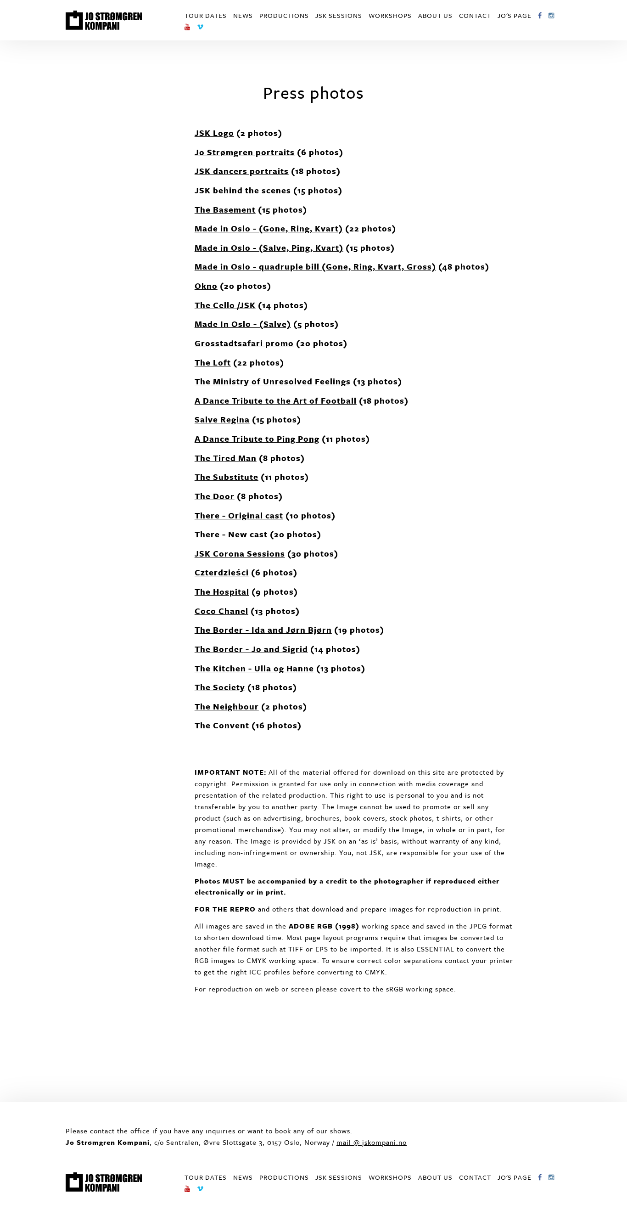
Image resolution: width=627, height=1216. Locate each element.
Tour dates (206, 15)
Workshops (390, 15)
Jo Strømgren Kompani (104, 20)
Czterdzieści (222, 572)
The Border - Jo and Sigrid (251, 649)
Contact (475, 15)
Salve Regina (222, 419)
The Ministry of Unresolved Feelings (273, 381)
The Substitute (226, 477)
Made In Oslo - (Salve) (243, 324)
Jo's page (515, 15)
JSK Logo (214, 133)
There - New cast (231, 534)
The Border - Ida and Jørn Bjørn (263, 630)
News (243, 15)
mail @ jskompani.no (371, 1142)
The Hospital (222, 591)
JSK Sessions (338, 15)
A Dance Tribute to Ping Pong (257, 439)
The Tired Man (226, 458)
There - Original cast (239, 515)
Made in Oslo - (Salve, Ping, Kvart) (269, 247)
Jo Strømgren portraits (245, 152)
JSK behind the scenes (243, 190)
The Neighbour (227, 706)
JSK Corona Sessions (240, 553)
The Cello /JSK (225, 305)
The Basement (225, 209)
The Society (220, 687)
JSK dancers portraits (242, 171)
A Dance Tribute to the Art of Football (276, 400)
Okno (206, 286)
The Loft (213, 362)
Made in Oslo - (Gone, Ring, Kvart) (269, 228)
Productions (284, 15)
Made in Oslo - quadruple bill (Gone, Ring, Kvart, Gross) (315, 266)
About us (435, 15)
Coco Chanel (221, 611)
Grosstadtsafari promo (244, 343)
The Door (215, 496)
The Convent (222, 725)
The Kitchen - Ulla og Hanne (254, 668)
